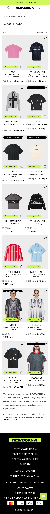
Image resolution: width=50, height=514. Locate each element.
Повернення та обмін (25, 454)
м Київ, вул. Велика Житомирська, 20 (25, 498)
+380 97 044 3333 (25, 488)
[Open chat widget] (43, 496)
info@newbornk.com (25, 493)
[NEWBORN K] (25, 8)
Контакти (25, 464)
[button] (3, 8)
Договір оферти (25, 471)
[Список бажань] (39, 8)
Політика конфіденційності (25, 476)
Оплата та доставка (25, 449)
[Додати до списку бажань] (22, 38)
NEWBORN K (29, 510)
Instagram (11, 482)
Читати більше (10, 419)
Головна (6, 16)
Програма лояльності (25, 459)
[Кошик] (47, 7)
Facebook (25, 482)
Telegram (39, 482)
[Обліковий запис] (43, 8)
